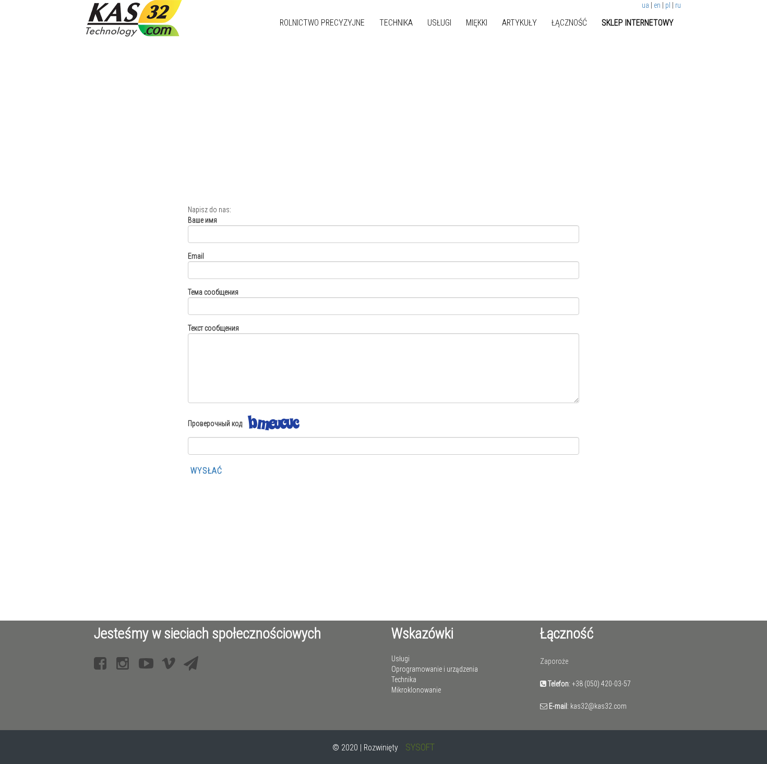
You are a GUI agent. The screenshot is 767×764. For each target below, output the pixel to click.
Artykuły (519, 23)
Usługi (439, 23)
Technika (396, 23)
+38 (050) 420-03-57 (601, 684)
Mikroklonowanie (416, 690)
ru (678, 5)
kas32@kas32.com (598, 706)
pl (667, 5)
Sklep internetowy (638, 23)
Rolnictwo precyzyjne (322, 23)
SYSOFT (420, 747)
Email (196, 256)
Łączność (569, 23)
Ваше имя (202, 220)
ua (645, 5)
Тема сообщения (213, 292)
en (657, 5)
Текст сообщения (213, 328)
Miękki (476, 23)
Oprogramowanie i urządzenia (434, 669)
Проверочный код (215, 423)
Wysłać (206, 471)
